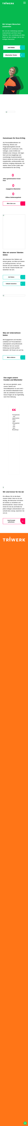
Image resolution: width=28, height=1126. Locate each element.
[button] (5, 439)
